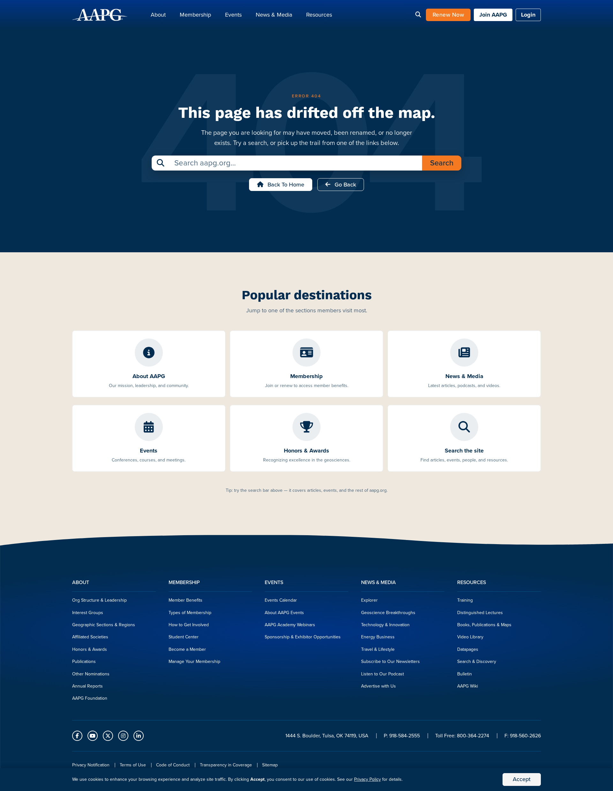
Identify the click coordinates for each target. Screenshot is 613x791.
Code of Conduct (173, 765)
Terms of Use (133, 765)
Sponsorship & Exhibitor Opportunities (303, 637)
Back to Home (285, 184)
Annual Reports (87, 686)
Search (441, 163)
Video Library (470, 637)
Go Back (344, 184)
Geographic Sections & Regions (103, 624)
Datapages (467, 649)
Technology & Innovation (385, 624)
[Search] (418, 15)
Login (528, 15)
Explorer (369, 600)
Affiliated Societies (90, 637)
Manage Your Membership (194, 661)
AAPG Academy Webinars (290, 624)
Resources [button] (319, 15)
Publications (84, 661)
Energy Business (378, 637)
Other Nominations (91, 674)
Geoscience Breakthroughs (388, 612)
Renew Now (448, 15)
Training (465, 600)
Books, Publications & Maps (484, 624)
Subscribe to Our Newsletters (390, 661)
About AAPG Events (284, 612)
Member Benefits (185, 600)
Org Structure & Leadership (99, 600)
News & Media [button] (274, 15)
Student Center (184, 637)
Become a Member (187, 649)
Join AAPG (493, 15)
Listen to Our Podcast (382, 674)
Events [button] (233, 15)
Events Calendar (281, 600)
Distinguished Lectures (480, 612)
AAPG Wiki (467, 686)
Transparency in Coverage (226, 765)
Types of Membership (190, 612)
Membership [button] (195, 15)
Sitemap (270, 765)
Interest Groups (87, 612)
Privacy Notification (91, 765)
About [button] (158, 15)
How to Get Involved (189, 624)
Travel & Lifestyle (378, 649)
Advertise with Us (378, 686)
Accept (522, 779)
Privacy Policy (367, 779)
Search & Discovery (476, 661)
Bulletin (464, 674)
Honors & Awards (89, 649)
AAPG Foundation (89, 698)
